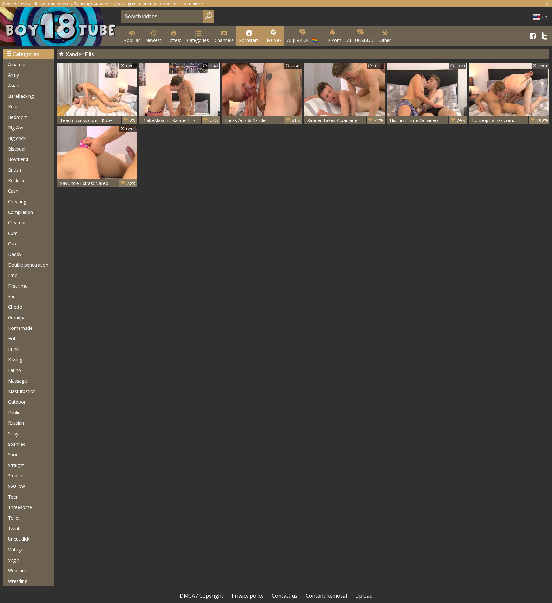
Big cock (17, 138)
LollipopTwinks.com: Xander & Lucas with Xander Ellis (510, 120)
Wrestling (17, 581)
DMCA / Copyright (201, 595)
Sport (13, 455)
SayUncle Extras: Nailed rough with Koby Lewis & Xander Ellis (98, 183)
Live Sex (272, 40)
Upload (363, 595)
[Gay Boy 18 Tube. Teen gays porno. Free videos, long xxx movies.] (59, 27)
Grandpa (17, 317)
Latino (14, 370)
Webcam (17, 571)
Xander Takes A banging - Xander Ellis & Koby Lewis (345, 120)
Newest (153, 40)
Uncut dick (18, 539)
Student (16, 476)
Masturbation (22, 391)
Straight (16, 465)
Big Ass (15, 128)
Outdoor (17, 402)
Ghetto (15, 307)
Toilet (14, 518)
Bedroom (18, 117)
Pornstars (249, 40)
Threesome (20, 507)
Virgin (13, 560)
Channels (224, 40)
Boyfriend (18, 159)
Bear (13, 107)
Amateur (17, 64)
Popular (132, 40)
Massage (17, 381)
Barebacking (21, 96)
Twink (14, 528)
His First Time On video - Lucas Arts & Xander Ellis (427, 120)
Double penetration (28, 265)
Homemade (20, 328)
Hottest (174, 40)
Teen (13, 497)
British (14, 170)
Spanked (17, 444)
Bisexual (16, 149)
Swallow (16, 486)
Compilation (20, 212)
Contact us (284, 595)
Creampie (18, 223)
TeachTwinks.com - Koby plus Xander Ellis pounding (98, 120)
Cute (13, 244)
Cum (13, 233)
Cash (13, 191)
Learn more (191, 3)
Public (14, 412)
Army (13, 75)
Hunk (13, 349)
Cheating (17, 201)
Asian (13, 85)
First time (17, 286)
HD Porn (332, 40)
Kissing (15, 360)
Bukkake (17, 180)
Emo (13, 275)
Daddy (14, 254)
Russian (16, 423)
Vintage (15, 549)
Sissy (13, 433)
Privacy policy (248, 595)
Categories (198, 40)
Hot (12, 339)
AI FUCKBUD (360, 40)
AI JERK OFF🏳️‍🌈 (302, 40)
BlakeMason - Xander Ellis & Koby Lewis (180, 120)
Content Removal (326, 595)
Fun (12, 296)
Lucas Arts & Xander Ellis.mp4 (263, 120)
